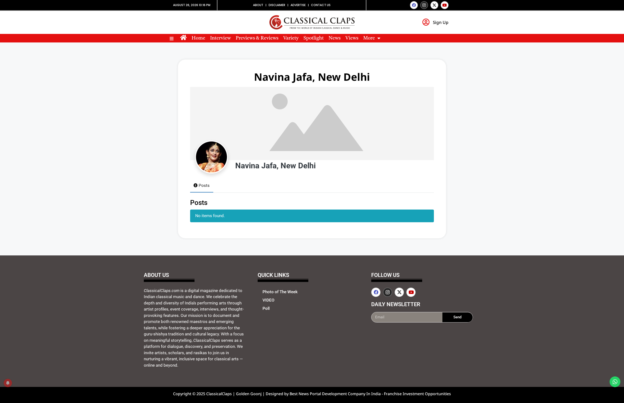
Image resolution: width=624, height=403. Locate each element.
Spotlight (313, 38)
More (369, 38)
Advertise (298, 5)
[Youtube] (444, 5)
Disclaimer (277, 5)
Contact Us (321, 5)
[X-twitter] (434, 5)
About (258, 5)
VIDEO (268, 300)
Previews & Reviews (257, 38)
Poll (266, 308)
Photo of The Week (280, 291)
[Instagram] (424, 5)
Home (198, 38)
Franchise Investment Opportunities (417, 393)
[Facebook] (414, 5)
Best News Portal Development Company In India (336, 393)
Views (351, 38)
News (335, 38)
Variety (291, 38)
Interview (220, 38)
